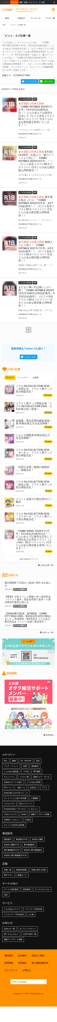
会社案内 (22, 955)
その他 (26, 771)
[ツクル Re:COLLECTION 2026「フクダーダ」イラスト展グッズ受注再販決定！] (9, 517)
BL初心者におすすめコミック (16, 793)
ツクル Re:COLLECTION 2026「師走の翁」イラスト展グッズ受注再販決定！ (34, 484)
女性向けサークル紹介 (13, 782)
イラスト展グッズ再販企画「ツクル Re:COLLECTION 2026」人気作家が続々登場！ (34, 406)
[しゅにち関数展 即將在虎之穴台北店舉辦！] (9, 439)
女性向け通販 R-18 (11, 845)
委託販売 (9, 955)
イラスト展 (50, 18)
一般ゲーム (20, 787)
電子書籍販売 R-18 (11, 850)
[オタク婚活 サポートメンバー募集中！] (28, 702)
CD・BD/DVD (25, 761)
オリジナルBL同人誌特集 (14, 825)
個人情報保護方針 (40, 963)
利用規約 (22, 963)
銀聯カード (22, 875)
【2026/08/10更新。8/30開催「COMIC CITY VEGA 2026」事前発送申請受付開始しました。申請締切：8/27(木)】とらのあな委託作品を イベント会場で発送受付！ (28, 617)
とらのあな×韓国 (33, 782)
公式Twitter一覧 (29, 934)
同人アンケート (25, 804)
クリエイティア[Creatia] (14, 914)
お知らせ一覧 (9, 929)
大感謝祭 (34, 798)
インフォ (14, 2)
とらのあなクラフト (12, 909)
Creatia (28, 820)
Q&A (6, 895)
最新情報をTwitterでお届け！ (28, 348)
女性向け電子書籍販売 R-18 (15, 855)
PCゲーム (8, 787)
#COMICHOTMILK (21, 75)
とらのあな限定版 (11, 771)
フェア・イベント (11, 766)
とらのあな (5, 2)
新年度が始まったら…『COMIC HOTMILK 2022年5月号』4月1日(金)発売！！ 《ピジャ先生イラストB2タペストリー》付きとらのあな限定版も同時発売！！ (36, 206)
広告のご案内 (38, 955)
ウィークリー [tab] (23, 377)
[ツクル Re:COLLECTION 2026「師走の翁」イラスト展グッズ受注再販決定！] (9, 485)
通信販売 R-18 (21, 839)
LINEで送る (48, 81)
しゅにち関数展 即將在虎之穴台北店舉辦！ (33, 436)
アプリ (44, 787)
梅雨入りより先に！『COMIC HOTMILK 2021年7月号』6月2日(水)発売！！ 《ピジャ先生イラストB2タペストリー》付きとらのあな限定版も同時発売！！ (36, 251)
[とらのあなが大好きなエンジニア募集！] (28, 728)
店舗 (26, 2)
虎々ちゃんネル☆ (11, 934)
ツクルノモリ (9, 804)
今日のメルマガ (10, 814)
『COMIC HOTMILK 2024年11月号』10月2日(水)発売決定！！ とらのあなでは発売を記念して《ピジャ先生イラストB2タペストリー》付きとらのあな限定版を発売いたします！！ (36, 116)
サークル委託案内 (11, 889)
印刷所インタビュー (12, 820)
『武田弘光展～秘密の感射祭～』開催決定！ (32, 468)
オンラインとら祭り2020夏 (15, 798)
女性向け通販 (37, 839)
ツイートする (31, 81)
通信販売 (35, 766)
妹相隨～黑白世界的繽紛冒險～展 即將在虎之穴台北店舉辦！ (34, 422)
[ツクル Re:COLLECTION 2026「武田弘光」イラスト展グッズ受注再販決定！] (9, 389)
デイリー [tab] (10, 377)
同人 (6, 761)
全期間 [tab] (35, 377)
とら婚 (41, 2)
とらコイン (33, 2)
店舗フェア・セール (41, 777)
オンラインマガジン (27, 929)
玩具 (38, 761)
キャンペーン (9, 777)
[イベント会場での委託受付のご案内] (9, 502)
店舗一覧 (7, 870)
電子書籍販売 (29, 845)
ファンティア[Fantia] (33, 909)
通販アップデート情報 (40, 814)
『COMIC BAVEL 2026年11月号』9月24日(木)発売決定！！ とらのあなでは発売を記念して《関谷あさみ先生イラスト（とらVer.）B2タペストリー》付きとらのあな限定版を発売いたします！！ (34, 539)
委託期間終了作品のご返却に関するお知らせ (28, 584)
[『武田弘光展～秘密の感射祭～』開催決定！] (9, 470)
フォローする (30, 357)
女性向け (21, 18)
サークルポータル (42, 889)
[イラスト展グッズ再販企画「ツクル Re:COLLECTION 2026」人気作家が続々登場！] (9, 407)
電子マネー (8, 875)
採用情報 (9, 963)
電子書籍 (36, 771)
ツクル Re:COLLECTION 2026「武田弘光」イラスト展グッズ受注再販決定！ (34, 388)
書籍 (14, 761)
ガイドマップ (11, 970)
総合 (7, 18)
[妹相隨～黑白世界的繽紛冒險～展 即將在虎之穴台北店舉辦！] (9, 424)
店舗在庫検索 (21, 870)
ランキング (36, 18)
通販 (21, 2)
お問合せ (26, 970)
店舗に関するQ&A (38, 870)
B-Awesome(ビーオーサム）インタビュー (21, 809)
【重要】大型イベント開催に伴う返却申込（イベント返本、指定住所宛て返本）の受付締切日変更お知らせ (28, 599)
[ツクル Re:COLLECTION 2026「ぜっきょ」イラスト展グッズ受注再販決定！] (9, 453)
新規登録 (26, 889)
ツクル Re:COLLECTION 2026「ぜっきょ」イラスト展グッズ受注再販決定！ (34, 452)
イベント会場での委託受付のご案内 (34, 500)
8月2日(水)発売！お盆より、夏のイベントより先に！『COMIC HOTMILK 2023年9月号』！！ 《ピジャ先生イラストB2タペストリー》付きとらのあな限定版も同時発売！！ (36, 161)
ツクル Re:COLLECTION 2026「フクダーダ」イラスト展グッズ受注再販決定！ (34, 516)
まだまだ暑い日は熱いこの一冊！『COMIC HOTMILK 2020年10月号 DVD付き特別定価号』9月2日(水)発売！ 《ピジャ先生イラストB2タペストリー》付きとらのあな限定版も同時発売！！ (36, 296)
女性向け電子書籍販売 (33, 850)
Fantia (23, 814)
